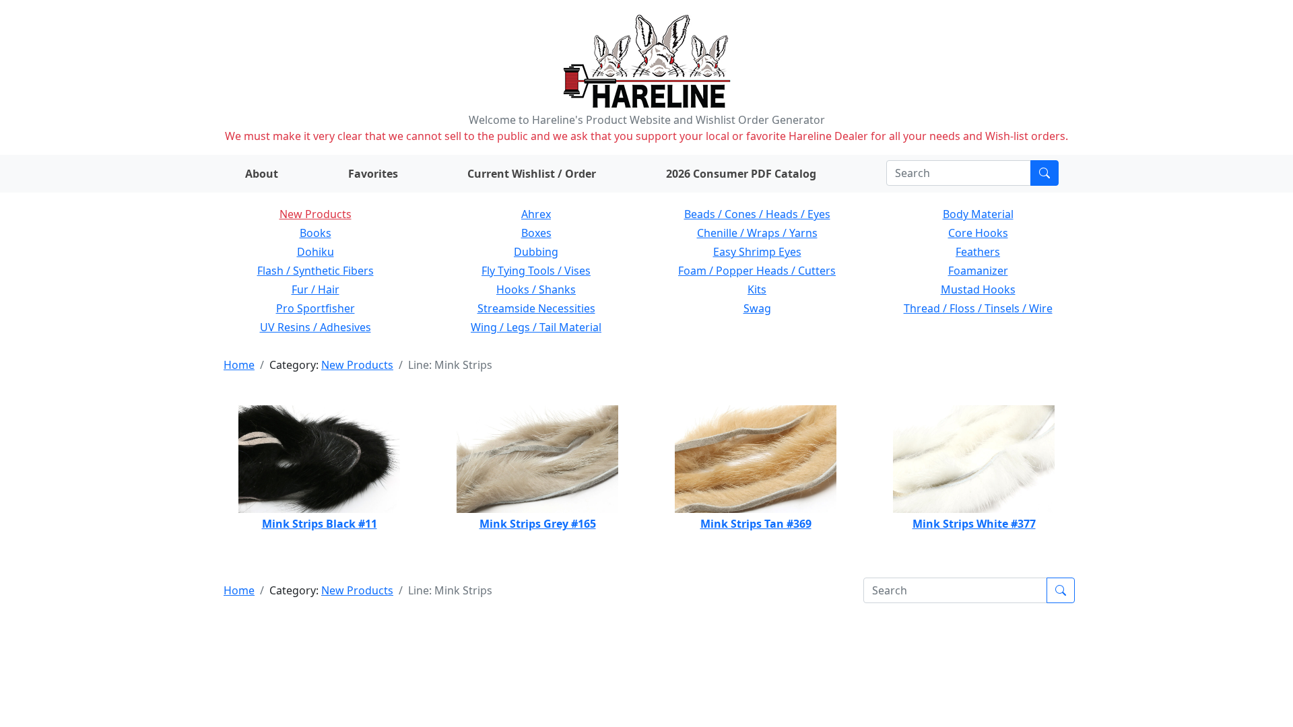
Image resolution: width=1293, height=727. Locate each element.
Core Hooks (978, 233)
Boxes (536, 233)
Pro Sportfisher (315, 308)
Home (239, 364)
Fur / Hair (315, 289)
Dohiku (315, 251)
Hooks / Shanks (536, 289)
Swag (757, 308)
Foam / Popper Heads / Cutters (757, 270)
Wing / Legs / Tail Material (536, 327)
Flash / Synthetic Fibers (315, 270)
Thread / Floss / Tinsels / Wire (978, 308)
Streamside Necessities (536, 308)
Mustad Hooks (978, 289)
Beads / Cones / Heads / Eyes (757, 214)
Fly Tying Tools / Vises (536, 270)
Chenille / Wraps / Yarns (757, 233)
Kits (757, 289)
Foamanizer (978, 270)
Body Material (978, 214)
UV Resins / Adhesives (315, 327)
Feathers (978, 251)
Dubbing (536, 251)
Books (315, 233)
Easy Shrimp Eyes (757, 251)
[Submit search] (1044, 173)
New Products (315, 214)
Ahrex (536, 214)
